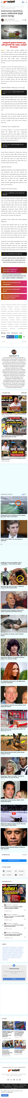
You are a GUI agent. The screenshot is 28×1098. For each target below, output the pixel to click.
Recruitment (14, 954)
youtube (21, 874)
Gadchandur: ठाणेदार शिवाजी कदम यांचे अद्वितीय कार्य (12, 254)
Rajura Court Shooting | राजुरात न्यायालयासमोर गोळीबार (13, 907)
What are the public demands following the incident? (11, 297)
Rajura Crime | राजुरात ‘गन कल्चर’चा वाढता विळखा (13, 414)
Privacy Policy (23, 1085)
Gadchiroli (20, 947)
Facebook (11, 337)
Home (3, 1085)
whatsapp (21, 871)
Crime (8, 333)
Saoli (20, 954)
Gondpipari (11, 950)
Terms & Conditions (19, 1087)
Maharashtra (19, 950)
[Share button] (24, 336)
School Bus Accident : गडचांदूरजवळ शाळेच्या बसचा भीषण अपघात (13, 92)
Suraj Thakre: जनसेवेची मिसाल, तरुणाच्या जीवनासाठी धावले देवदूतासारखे (13, 193)
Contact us (15, 1085)
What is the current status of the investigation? (12, 283)
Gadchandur (14, 333)
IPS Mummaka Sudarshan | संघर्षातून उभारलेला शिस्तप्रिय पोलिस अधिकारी (13, 935)
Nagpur (10, 952)
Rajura (8, 954)
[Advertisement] (14, 1000)
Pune (4, 954)
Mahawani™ (13, 356)
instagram (8, 874)
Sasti (4, 957)
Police (6, 6)
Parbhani (16, 952)
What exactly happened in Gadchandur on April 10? (10, 270)
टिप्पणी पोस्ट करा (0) (14, 860)
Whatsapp (20, 336)
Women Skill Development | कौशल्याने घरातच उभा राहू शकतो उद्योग (7, 1052)
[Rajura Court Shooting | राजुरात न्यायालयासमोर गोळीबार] (14, 893)
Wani (8, 957)
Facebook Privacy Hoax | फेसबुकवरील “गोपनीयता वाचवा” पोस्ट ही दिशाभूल (19, 1033)
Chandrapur (5, 947)
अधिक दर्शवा (24, 393)
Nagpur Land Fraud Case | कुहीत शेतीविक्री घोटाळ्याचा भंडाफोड (14, 917)
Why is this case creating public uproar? (11, 290)
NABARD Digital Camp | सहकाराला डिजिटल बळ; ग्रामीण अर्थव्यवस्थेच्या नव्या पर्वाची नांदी (8, 1034)
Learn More (10, 1092)
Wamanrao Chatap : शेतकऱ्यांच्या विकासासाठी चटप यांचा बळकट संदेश (13, 145)
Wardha (13, 957)
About (8, 1085)
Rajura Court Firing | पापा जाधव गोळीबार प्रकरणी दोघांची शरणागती (13, 459)
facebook (9, 871)
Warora (18, 957)
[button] (26, 2)
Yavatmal (5, 959)
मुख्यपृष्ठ (3, 6)
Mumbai (5, 952)
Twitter (16, 336)
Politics (21, 952)
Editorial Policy (8, 1087)
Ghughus (5, 950)
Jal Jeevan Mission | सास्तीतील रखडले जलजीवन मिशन (19, 1051)
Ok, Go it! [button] (5, 1095)
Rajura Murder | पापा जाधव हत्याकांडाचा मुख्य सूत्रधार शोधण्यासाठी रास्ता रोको (12, 436)
